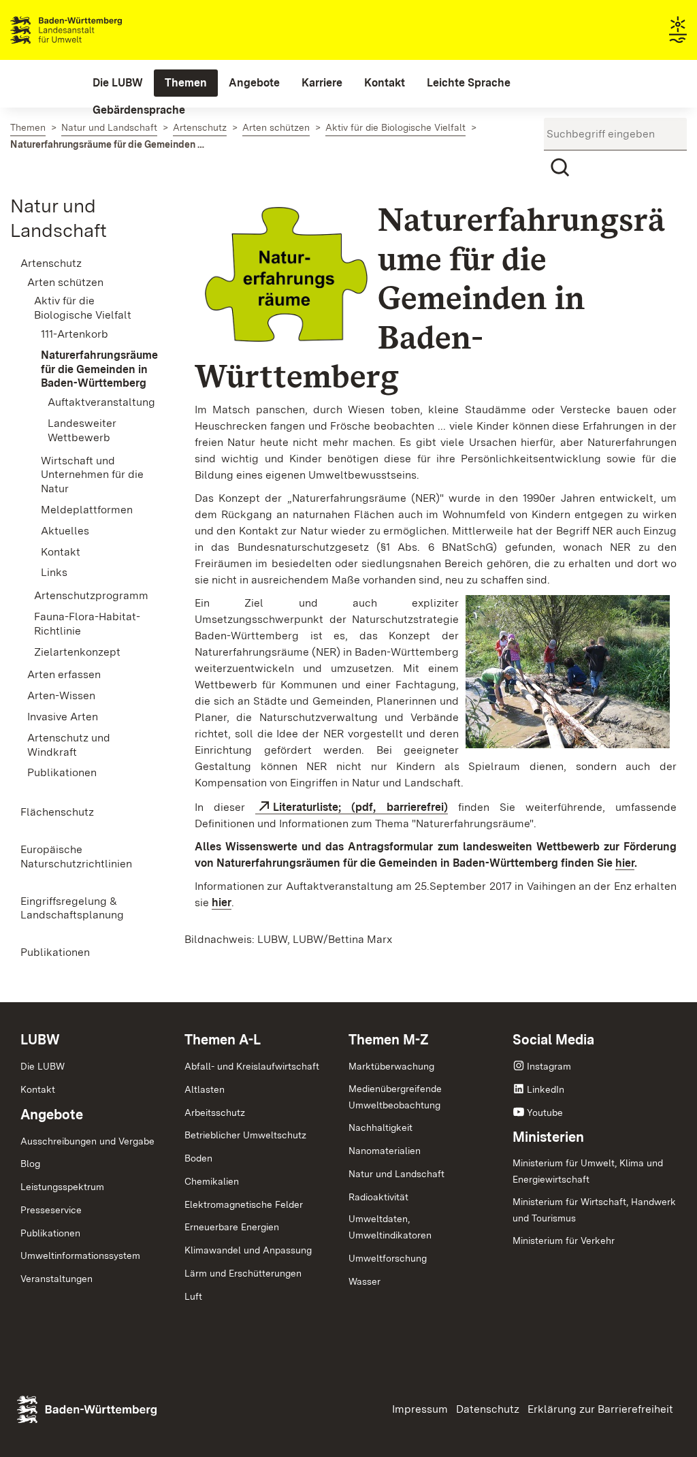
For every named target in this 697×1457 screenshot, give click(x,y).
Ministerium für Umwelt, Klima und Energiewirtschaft (588, 1171)
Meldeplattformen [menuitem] (87, 509)
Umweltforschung (387, 1258)
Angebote (51, 1114)
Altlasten (204, 1089)
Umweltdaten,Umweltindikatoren (390, 1226)
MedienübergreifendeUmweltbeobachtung (395, 1096)
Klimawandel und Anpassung (248, 1250)
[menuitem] (118, 83)
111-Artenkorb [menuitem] (74, 333)
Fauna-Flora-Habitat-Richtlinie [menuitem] (87, 623)
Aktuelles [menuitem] (65, 530)
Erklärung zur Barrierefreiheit (600, 1409)
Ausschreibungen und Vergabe (87, 1141)
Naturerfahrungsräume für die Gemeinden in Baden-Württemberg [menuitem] (97, 369)
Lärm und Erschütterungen (243, 1273)
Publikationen (50, 1233)
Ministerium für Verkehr (564, 1240)
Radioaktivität (378, 1196)
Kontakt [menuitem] (60, 551)
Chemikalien (211, 1181)
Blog (30, 1163)
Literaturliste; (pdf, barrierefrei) (360, 807)
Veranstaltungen (56, 1278)
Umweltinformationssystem (80, 1255)
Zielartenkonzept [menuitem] (77, 651)
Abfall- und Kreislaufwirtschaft (251, 1066)
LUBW (40, 1039)
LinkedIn (545, 1089)
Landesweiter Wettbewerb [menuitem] (82, 430)
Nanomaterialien (384, 1150)
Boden (198, 1158)
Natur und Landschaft (396, 1173)
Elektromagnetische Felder (243, 1204)
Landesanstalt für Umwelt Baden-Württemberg (90, 30)
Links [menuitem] (54, 572)
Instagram (549, 1066)
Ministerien (548, 1137)
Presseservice (51, 1209)
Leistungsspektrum (62, 1186)
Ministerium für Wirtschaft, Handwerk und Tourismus (594, 1209)
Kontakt (37, 1089)
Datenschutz (487, 1409)
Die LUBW (42, 1066)
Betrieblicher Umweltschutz (245, 1135)
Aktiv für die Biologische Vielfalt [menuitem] (82, 307)
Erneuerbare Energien (231, 1226)
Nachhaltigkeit (380, 1127)
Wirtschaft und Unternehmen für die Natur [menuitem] (92, 475)
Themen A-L (222, 1039)
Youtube (545, 1112)
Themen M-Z (388, 1039)
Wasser (364, 1281)
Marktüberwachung (391, 1066)
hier (624, 862)
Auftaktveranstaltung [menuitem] (101, 402)
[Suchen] (560, 167)
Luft (193, 1296)
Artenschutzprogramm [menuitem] (91, 595)
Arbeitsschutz (214, 1112)
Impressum (420, 1409)
